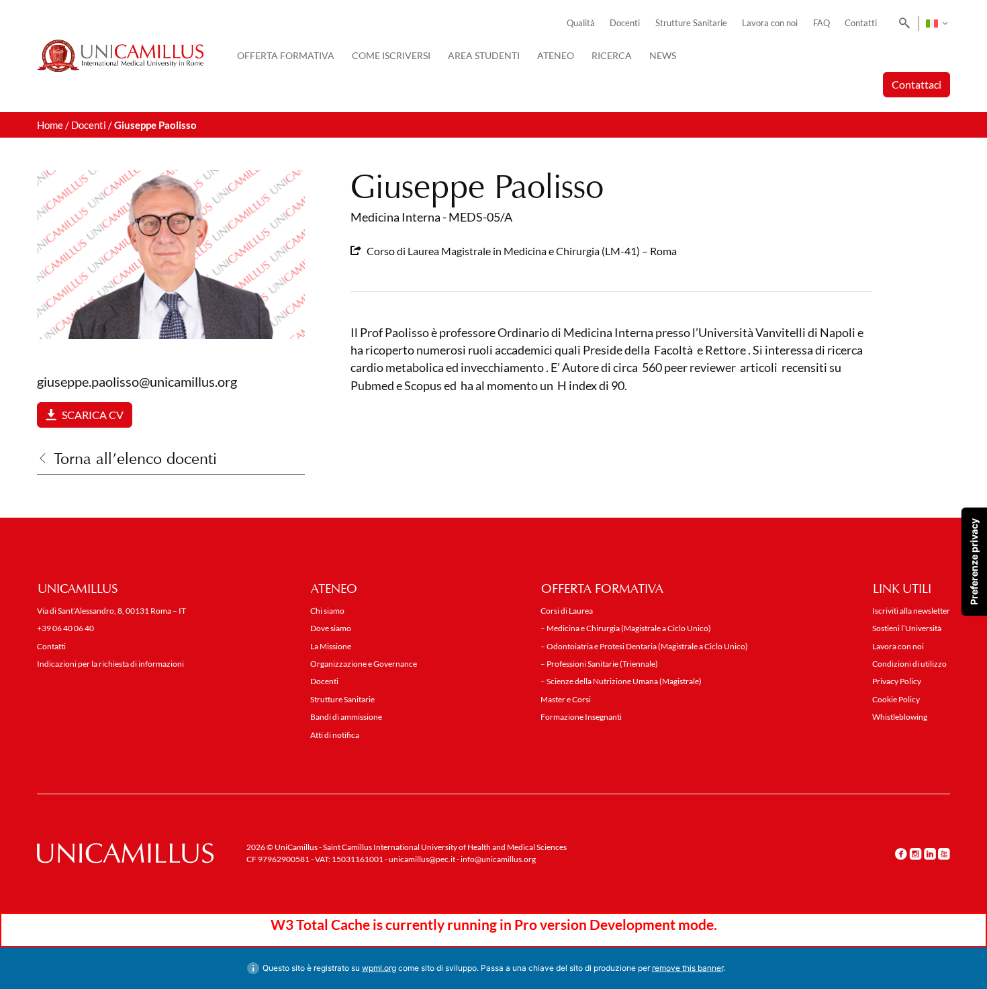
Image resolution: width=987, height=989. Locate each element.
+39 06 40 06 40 (65, 628)
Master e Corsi (565, 699)
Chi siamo (327, 611)
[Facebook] (901, 854)
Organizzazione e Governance (363, 664)
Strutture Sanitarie (691, 23)
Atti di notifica (334, 735)
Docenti (625, 23)
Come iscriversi (391, 55)
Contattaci (916, 84)
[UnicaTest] (120, 56)
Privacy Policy (896, 681)
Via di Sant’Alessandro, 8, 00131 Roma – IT (111, 611)
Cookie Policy (896, 699)
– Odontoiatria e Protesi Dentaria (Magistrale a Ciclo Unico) (644, 646)
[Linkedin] (930, 854)
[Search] (902, 23)
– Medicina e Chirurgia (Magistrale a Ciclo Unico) (625, 628)
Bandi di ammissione (346, 717)
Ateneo (555, 55)
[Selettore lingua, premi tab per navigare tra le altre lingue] (936, 23)
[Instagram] (915, 854)
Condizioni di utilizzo (909, 664)
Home (50, 125)
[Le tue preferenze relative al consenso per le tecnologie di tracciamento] (974, 562)
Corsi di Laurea (566, 611)
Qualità (581, 23)
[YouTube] (944, 854)
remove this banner (687, 968)
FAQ (821, 23)
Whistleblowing (899, 717)
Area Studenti (484, 55)
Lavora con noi (770, 23)
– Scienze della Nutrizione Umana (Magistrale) (621, 681)
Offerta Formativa (285, 55)
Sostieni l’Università (906, 628)
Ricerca (612, 55)
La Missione (330, 646)
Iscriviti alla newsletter (911, 611)
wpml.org (379, 968)
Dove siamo (330, 628)
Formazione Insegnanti (581, 717)
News (662, 55)
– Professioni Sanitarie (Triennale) (599, 664)
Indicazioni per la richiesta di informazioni (110, 664)
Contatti (861, 23)
